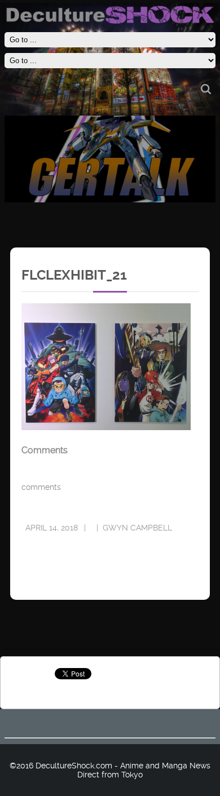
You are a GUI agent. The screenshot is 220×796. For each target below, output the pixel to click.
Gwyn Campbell (137, 527)
